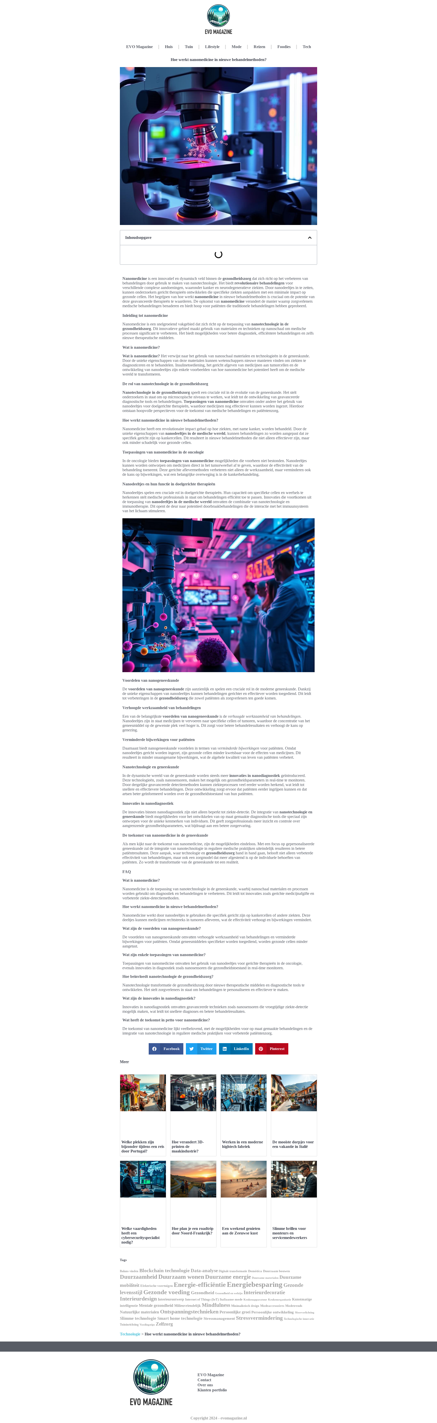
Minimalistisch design (245, 1306)
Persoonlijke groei (235, 1312)
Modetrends (293, 1306)
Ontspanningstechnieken (189, 1311)
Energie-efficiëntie (200, 1284)
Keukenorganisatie (279, 1299)
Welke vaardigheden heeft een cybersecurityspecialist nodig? (140, 1235)
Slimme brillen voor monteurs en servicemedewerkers (289, 1233)
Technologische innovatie (299, 1318)
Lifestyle (212, 47)
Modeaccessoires (272, 1306)
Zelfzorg (164, 1324)
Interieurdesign (138, 1299)
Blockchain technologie (164, 1270)
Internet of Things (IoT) (202, 1299)
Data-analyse (204, 1270)
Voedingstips (147, 1324)
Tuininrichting (129, 1324)
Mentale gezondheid (156, 1305)
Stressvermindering (259, 1318)
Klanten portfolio (212, 1390)
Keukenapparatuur (255, 1299)
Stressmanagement (219, 1318)
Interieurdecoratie (264, 1292)
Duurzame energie (228, 1276)
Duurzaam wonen (181, 1276)
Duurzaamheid (138, 1276)
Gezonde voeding (166, 1292)
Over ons (205, 1385)
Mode (237, 47)
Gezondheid (202, 1292)
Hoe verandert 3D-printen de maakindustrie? (188, 1146)
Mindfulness (216, 1305)
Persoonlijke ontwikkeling (272, 1312)
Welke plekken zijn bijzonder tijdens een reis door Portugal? (142, 1146)
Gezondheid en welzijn (229, 1293)
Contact (204, 1380)
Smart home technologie (180, 1318)
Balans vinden (129, 1271)
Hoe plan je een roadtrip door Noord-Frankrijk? (192, 1230)
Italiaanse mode (231, 1299)
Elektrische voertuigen (156, 1286)
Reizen (259, 47)
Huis (169, 47)
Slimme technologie (138, 1318)
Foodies (284, 47)
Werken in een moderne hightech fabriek (242, 1144)
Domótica (255, 1271)
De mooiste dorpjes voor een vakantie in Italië (293, 1144)
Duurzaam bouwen (276, 1271)
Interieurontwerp (171, 1299)
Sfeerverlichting (304, 1312)
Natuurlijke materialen (139, 1312)
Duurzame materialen (265, 1277)
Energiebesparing (254, 1284)
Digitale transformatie (233, 1271)
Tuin (189, 47)
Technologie (130, 1334)
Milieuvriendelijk (187, 1306)
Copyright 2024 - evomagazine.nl (218, 1418)
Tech (307, 47)
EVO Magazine (139, 47)
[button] (310, 238)
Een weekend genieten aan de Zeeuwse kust (241, 1230)
